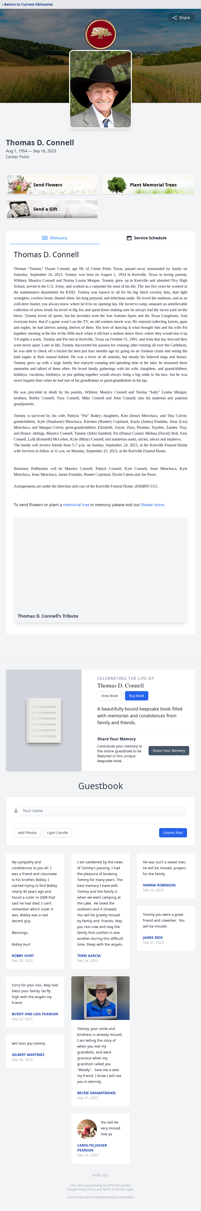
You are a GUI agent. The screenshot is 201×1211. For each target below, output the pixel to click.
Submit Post (173, 832)
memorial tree (76, 504)
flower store (152, 504)
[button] (100, 998)
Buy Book (136, 695)
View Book (109, 695)
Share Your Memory (169, 750)
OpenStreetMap (106, 1197)
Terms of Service (113, 1189)
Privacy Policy (86, 1189)
